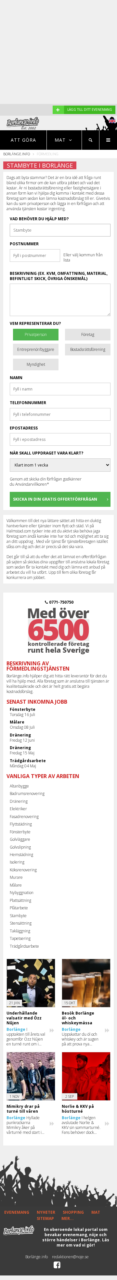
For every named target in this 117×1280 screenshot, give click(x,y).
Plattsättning (20, 900)
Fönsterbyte (20, 832)
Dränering (19, 801)
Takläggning (20, 931)
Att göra (23, 140)
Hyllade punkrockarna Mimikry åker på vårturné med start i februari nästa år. (24, 1125)
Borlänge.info (16, 153)
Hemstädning (21, 854)
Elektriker (18, 809)
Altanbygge (19, 786)
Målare (16, 885)
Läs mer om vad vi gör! (83, 1242)
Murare (16, 877)
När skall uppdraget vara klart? (46, 453)
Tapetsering (20, 938)
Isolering (17, 862)
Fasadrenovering (24, 816)
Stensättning (21, 923)
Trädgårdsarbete (24, 946)
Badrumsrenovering (27, 793)
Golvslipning (20, 847)
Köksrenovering (23, 870)
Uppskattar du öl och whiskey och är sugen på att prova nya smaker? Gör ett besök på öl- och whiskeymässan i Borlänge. (81, 1036)
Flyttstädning (21, 824)
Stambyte (18, 915)
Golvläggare (20, 839)
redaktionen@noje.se (70, 1257)
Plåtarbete (19, 908)
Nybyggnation (21, 892)
